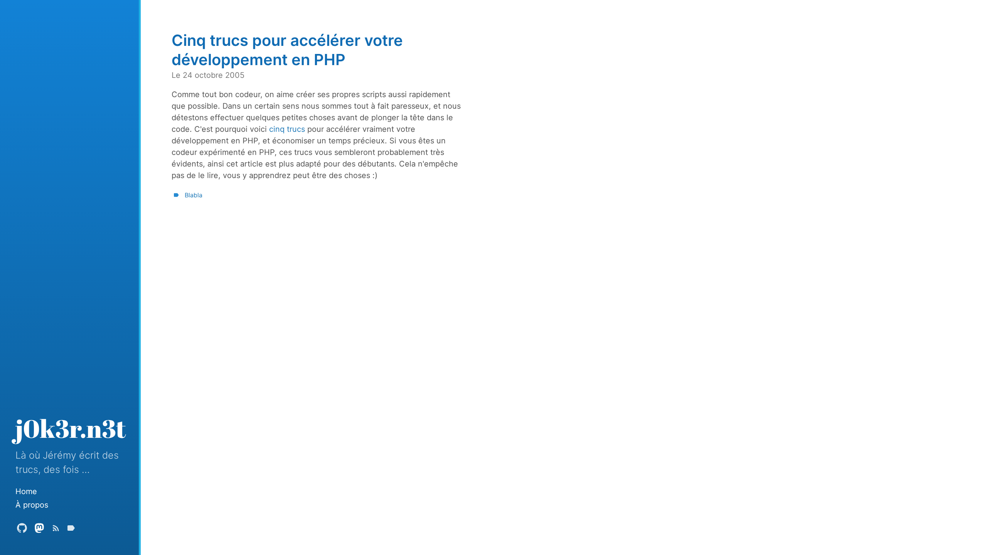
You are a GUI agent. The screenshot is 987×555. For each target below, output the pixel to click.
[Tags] (71, 530)
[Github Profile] (22, 530)
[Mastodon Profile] (39, 530)
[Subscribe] (56, 530)
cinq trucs (287, 129)
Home (26, 491)
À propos (31, 505)
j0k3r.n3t (70, 428)
